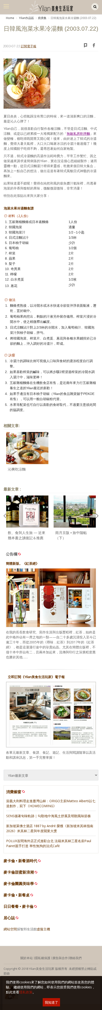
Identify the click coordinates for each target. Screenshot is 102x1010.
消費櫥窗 (13, 791)
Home (10, 18)
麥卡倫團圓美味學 (19, 884)
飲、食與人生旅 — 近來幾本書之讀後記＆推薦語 (26, 538)
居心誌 (9, 918)
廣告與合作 (60, 958)
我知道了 (51, 1002)
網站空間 (10, 929)
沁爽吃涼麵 (17, 469)
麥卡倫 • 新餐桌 (17, 895)
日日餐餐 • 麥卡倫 (18, 906)
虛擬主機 (43, 929)
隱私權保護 (42, 958)
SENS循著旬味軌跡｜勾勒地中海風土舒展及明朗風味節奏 (48, 816)
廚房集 (42, 18)
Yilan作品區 (26, 18)
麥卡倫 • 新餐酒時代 (20, 861)
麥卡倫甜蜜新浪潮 (19, 872)
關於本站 (26, 958)
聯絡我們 (75, 958)
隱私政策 (25, 992)
